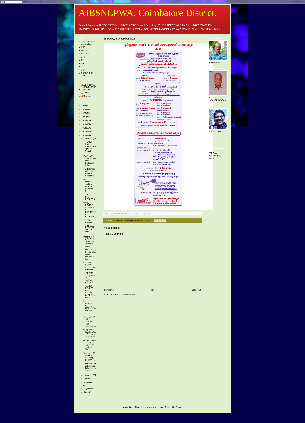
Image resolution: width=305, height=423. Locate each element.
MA (82, 63)
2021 (83, 117)
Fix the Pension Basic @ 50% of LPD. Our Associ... (89, 305)
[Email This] (155, 220)
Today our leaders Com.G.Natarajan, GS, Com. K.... (89, 146)
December (88, 139)
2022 (83, 113)
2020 (83, 120)
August (87, 389)
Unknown (87, 96)
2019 (83, 124)
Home (153, 290)
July (86, 392)
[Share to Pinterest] (164, 220)
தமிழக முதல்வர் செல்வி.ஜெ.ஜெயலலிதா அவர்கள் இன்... (89, 344)
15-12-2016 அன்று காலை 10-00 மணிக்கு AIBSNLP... (89, 277)
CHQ (83, 47)
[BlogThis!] (158, 220)
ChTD (83, 67)
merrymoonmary (157, 407)
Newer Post (109, 290)
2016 (83, 135)
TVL (83, 60)
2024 (83, 106)
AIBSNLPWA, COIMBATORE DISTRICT (89, 87)
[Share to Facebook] (162, 220)
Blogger (179, 407)
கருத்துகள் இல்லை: (148, 213)
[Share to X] (160, 220)
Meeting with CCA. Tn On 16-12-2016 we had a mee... (89, 241)
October (87, 379)
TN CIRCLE (86, 50)
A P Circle (85, 54)
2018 (83, 128)
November (88, 375)
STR (83, 57)
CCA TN (84, 70)
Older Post (196, 290)
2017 (83, 132)
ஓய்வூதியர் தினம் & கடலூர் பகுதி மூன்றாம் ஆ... (89, 321)
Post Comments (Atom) (125, 294)
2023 (83, 109)
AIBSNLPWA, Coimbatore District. (148, 12)
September (88, 382)
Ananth (86, 93)
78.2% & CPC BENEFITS (89, 197)
